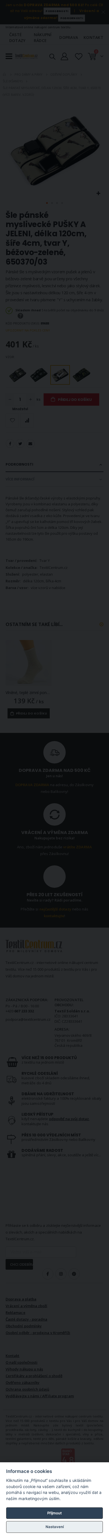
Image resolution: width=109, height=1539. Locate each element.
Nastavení (55, 1526)
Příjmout (54, 1513)
